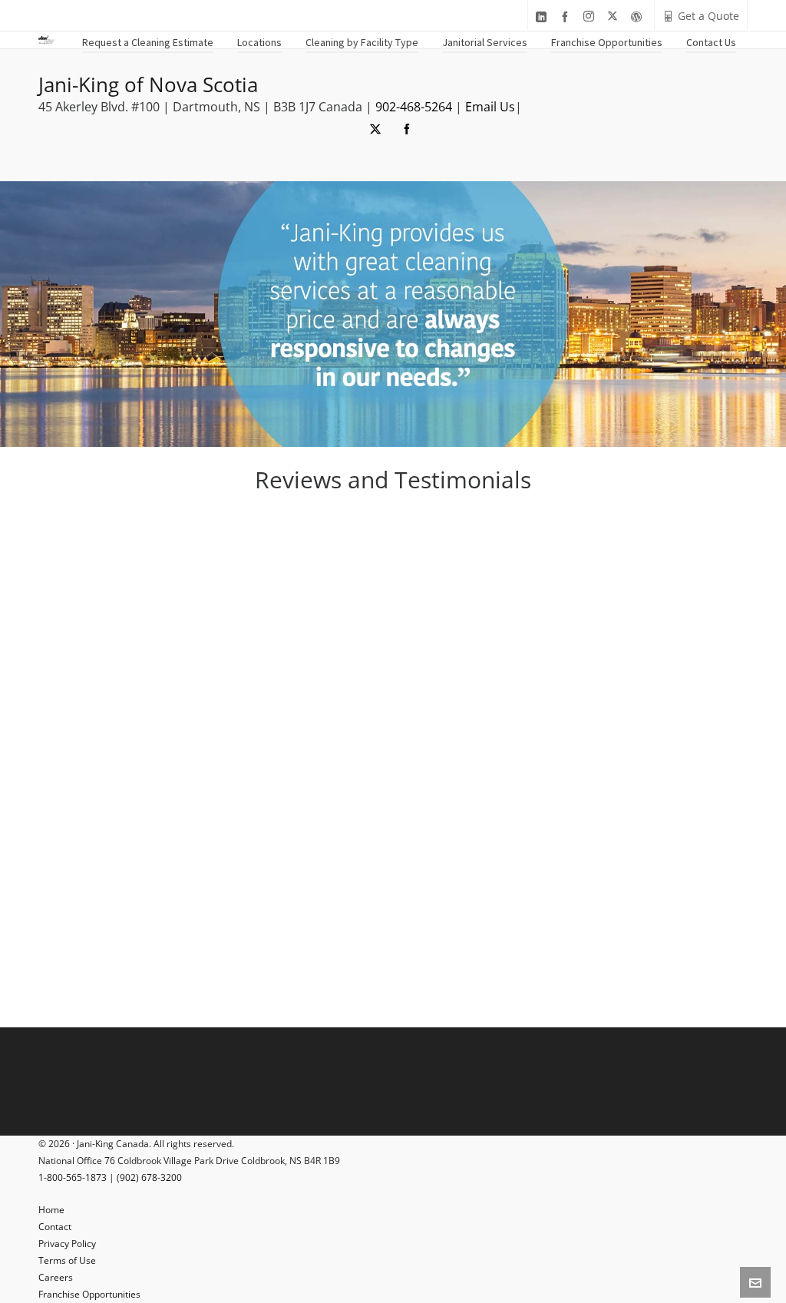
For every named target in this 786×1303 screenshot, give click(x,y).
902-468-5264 (413, 106)
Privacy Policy (67, 1243)
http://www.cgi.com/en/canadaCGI (428, 745)
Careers (55, 1277)
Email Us (490, 106)
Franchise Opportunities (89, 1294)
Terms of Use (67, 1260)
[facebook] (567, 16)
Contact (54, 1226)
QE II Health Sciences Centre (511, 773)
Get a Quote (708, 15)
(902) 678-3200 (149, 1177)
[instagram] (591, 16)
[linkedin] (543, 16)
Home (51, 1209)
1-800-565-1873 (72, 1177)
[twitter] (615, 16)
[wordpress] (638, 16)
